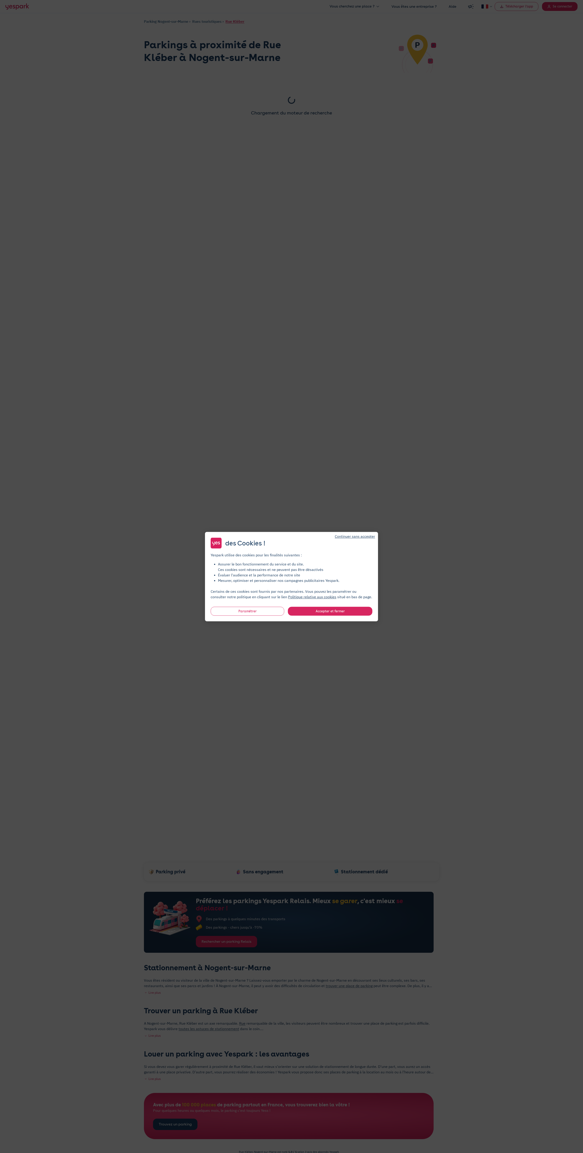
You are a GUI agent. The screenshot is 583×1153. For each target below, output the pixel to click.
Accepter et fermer (330, 611)
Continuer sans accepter (355, 536)
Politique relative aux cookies (312, 596)
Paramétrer (247, 611)
